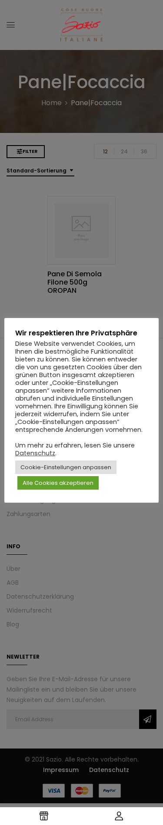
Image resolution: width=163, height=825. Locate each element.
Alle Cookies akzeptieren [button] (58, 483)
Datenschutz (35, 453)
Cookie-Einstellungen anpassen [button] (65, 467)
